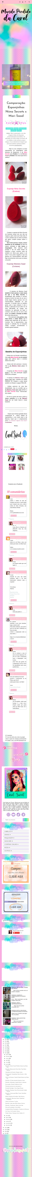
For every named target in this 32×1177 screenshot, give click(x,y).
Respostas (12, 519)
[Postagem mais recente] (11, 750)
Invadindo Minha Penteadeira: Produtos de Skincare (17, 1109)
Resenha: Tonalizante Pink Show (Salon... (18, 1019)
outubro (7, 1121)
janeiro (7, 1054)
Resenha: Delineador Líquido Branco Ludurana (15, 1082)
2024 (6, 1131)
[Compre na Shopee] (16, 882)
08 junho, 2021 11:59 (21, 621)
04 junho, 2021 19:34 (21, 498)
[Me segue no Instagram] (8, 816)
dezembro (8, 1125)
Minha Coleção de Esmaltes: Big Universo (14, 1096)
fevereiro (8, 1056)
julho (7, 1115)
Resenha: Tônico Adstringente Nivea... (17, 1003)
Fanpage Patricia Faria (14, 594)
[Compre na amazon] (16, 912)
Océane (19, 130)
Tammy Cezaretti (15, 537)
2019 (6, 1049)
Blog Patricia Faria (14, 592)
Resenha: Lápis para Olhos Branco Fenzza (15, 1103)
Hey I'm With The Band (17, 619)
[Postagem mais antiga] (21, 756)
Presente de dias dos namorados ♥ (13, 1086)
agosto (7, 1117)
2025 (6, 1133)
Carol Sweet (17, 522)
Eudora (16, 128)
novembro (8, 1123)
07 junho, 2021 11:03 (21, 524)
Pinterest (12, 597)
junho (7, 1064)
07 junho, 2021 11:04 (21, 609)
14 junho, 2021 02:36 (21, 650)
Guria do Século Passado (15, 687)
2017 (6, 1045)
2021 (6, 1052)
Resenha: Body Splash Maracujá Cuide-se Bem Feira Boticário (16, 83)
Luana (12, 674)
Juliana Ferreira (15, 496)
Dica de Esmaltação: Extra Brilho (12, 1107)
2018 (6, 1047)
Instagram (12, 595)
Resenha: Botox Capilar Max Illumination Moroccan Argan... (19, 1011)
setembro (8, 1119)
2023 (6, 1129)
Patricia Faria (14, 572)
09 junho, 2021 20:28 (20, 674)
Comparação (9, 128)
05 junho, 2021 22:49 (21, 574)
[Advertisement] (16, 42)
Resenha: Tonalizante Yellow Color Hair (14, 1105)
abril (7, 1060)
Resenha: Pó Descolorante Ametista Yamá (15, 1080)
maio (7, 1062)
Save (13, 449)
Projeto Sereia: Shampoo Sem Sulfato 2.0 (14, 1113)
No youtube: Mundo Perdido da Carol (13, 1084)
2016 (6, 1043)
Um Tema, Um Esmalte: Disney (12, 1111)
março (7, 1058)
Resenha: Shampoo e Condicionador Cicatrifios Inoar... (18, 996)
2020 (6, 1051)
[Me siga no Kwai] (23, 816)
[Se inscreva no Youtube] (13, 816)
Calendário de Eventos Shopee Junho (13, 1072)
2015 (6, 1041)
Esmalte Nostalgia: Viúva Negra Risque (14, 1088)
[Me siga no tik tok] (18, 816)
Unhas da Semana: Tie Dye (11, 1101)
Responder (13, 515)
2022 (6, 1127)
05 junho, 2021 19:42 (21, 539)
